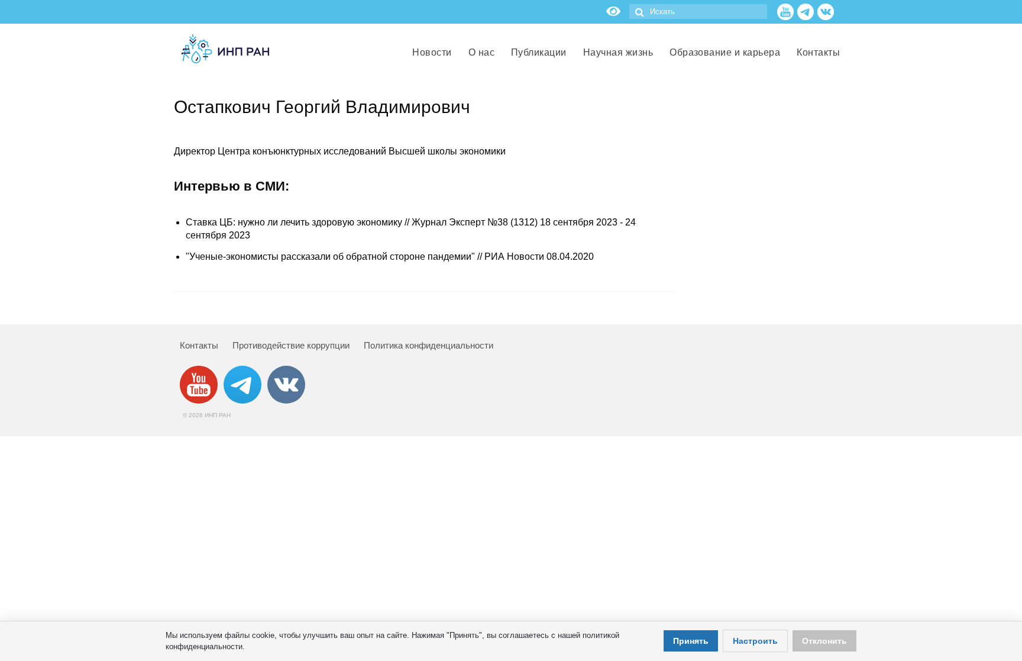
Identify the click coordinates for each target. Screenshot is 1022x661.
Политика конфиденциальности (428, 345)
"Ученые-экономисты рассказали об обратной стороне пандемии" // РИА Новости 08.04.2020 (390, 256)
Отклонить (824, 641)
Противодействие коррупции (291, 345)
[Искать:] (698, 11)
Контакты (199, 345)
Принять (691, 641)
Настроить (755, 641)
